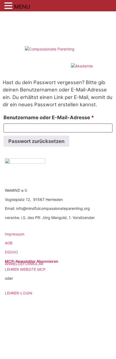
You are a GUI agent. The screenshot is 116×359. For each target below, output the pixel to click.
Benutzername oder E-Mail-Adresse (58, 117)
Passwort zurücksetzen (36, 141)
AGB (8, 243)
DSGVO (11, 252)
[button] (9, 6)
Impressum (14, 234)
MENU (22, 7)
